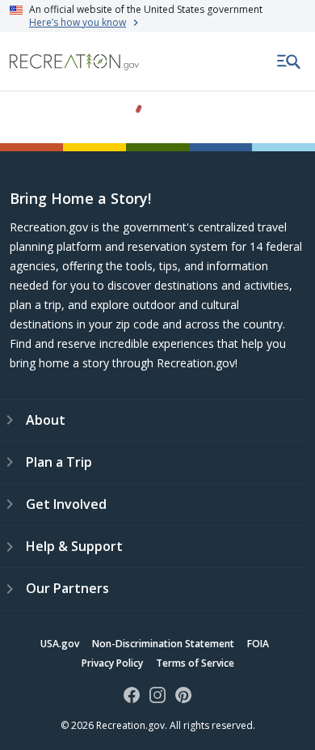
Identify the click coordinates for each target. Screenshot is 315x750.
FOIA (258, 643)
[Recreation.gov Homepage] (74, 62)
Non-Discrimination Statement (163, 643)
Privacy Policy (112, 663)
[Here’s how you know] (157, 16)
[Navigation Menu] (289, 61)
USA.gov (59, 643)
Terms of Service (195, 663)
